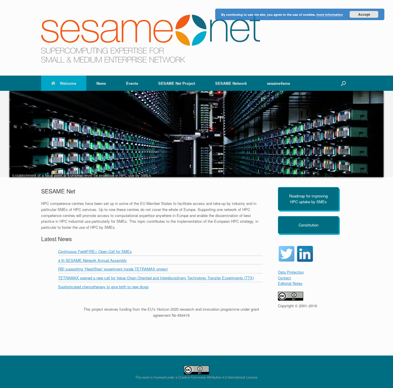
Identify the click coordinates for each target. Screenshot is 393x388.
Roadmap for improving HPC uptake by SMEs (308, 198)
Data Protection (291, 272)
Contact (284, 278)
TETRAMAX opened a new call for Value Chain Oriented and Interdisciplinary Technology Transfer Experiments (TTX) (156, 278)
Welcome (68, 83)
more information (329, 14)
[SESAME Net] (150, 38)
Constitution (308, 225)
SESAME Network (231, 83)
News (101, 83)
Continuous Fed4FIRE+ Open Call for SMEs (95, 251)
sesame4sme (278, 83)
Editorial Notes (290, 283)
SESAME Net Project (176, 83)
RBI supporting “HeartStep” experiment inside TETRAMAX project (113, 269)
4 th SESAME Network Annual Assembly (92, 260)
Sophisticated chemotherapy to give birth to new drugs (103, 286)
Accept (364, 14)
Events (132, 83)
